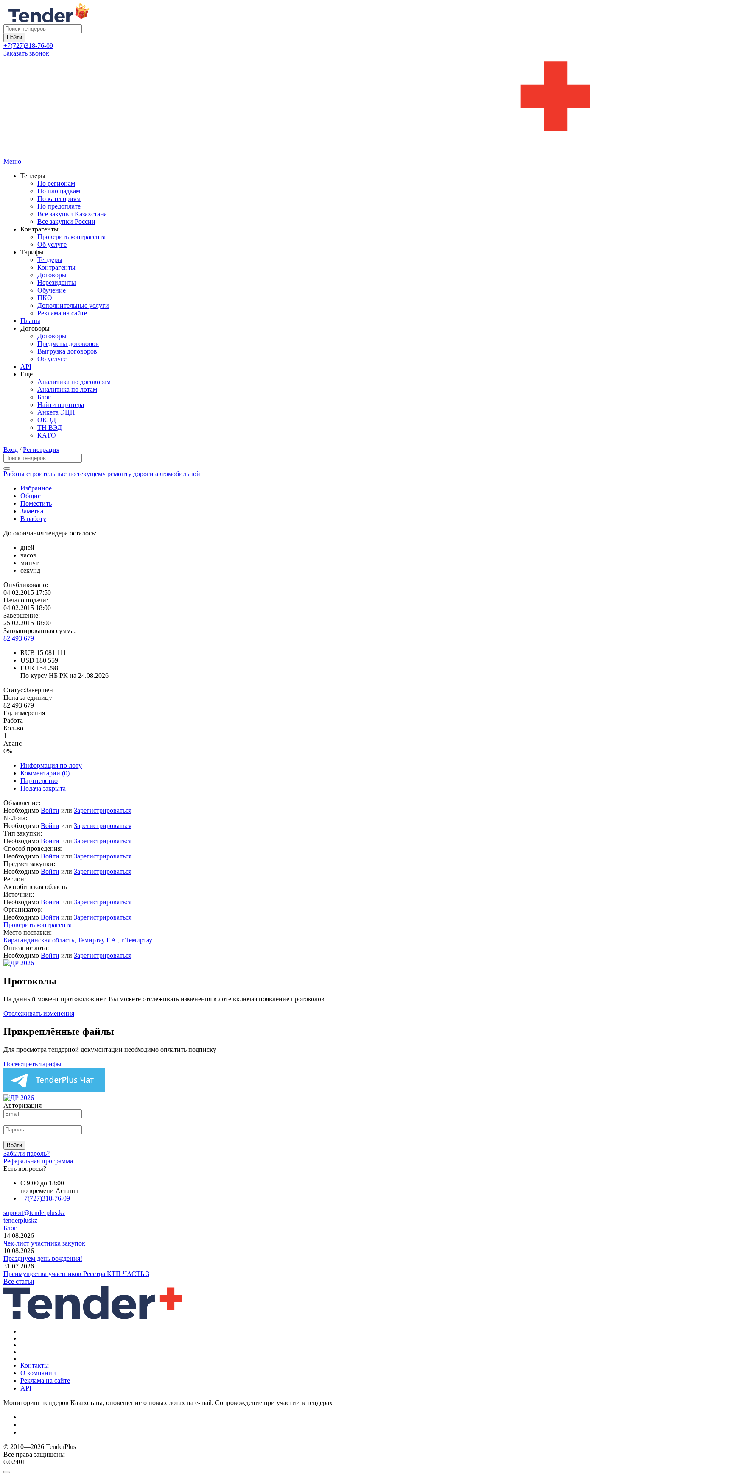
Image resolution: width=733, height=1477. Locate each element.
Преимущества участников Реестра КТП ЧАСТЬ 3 (76, 1273)
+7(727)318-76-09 (28, 45)
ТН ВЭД (49, 427)
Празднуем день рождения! (42, 1258)
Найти (14, 37)
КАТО (46, 435)
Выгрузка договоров (67, 351)
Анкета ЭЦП (56, 412)
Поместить (36, 503)
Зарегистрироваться (102, 810)
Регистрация (41, 449)
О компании (38, 1373)
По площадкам (58, 191)
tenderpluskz (20, 1220)
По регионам (56, 183)
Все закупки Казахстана (72, 213)
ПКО (44, 297)
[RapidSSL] (375, 1432)
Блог (44, 397)
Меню (12, 161)
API (25, 366)
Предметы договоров (68, 343)
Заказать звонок (26, 53)
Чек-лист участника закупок (44, 1243)
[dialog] (366, 1470)
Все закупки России (66, 221)
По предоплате (59, 206)
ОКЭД (46, 420)
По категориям (59, 198)
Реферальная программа (38, 1161)
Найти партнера (60, 404)
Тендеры (49, 259)
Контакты (34, 1365)
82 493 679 (18, 638)
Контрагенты (56, 267)
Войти (50, 810)
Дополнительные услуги (73, 305)
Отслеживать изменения (38, 1013)
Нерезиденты (56, 282)
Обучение (51, 290)
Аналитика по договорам (74, 381)
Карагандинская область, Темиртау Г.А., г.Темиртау (77, 940)
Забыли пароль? (26, 1153)
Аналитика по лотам (67, 389)
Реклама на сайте (62, 313)
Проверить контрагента (71, 236)
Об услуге (52, 244)
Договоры (52, 275)
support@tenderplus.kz (34, 1212)
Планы (30, 320)
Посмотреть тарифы (32, 1063)
